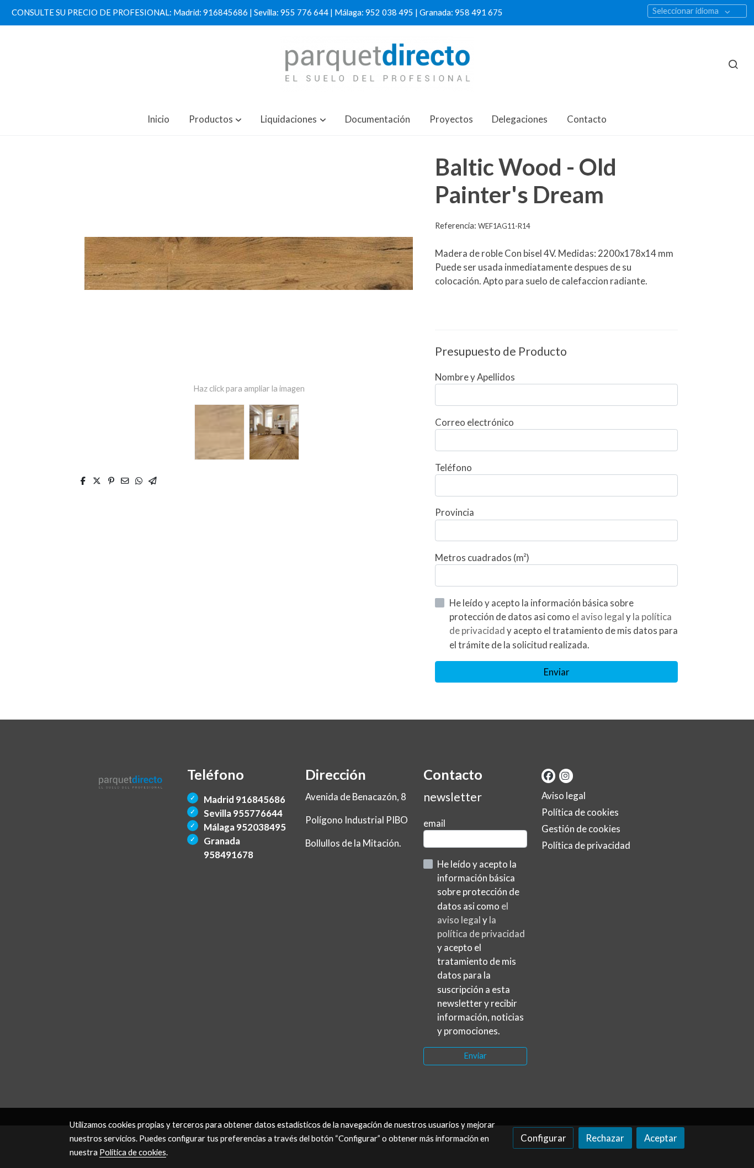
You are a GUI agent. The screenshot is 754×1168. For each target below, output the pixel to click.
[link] (377, 64)
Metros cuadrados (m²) (482, 557)
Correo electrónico (474, 422)
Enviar (557, 672)
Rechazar (605, 1138)
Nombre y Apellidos (475, 377)
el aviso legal (599, 616)
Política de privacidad (585, 845)
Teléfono (453, 467)
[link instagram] (565, 775)
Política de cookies (580, 812)
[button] (215, 119)
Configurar (543, 1138)
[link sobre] (121, 780)
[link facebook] (548, 775)
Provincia (454, 512)
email (434, 823)
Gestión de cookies (580, 828)
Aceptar (660, 1138)
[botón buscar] (733, 64)
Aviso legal (563, 795)
